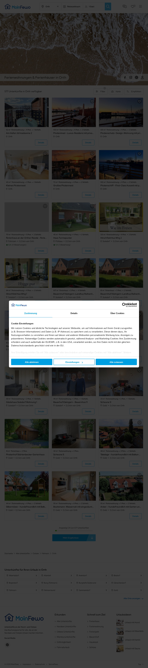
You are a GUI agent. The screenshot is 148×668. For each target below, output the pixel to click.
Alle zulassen (116, 362)
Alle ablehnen (32, 362)
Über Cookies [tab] (117, 313)
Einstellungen (72, 362)
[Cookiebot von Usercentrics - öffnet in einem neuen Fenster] (124, 305)
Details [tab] (74, 313)
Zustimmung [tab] (30, 313)
